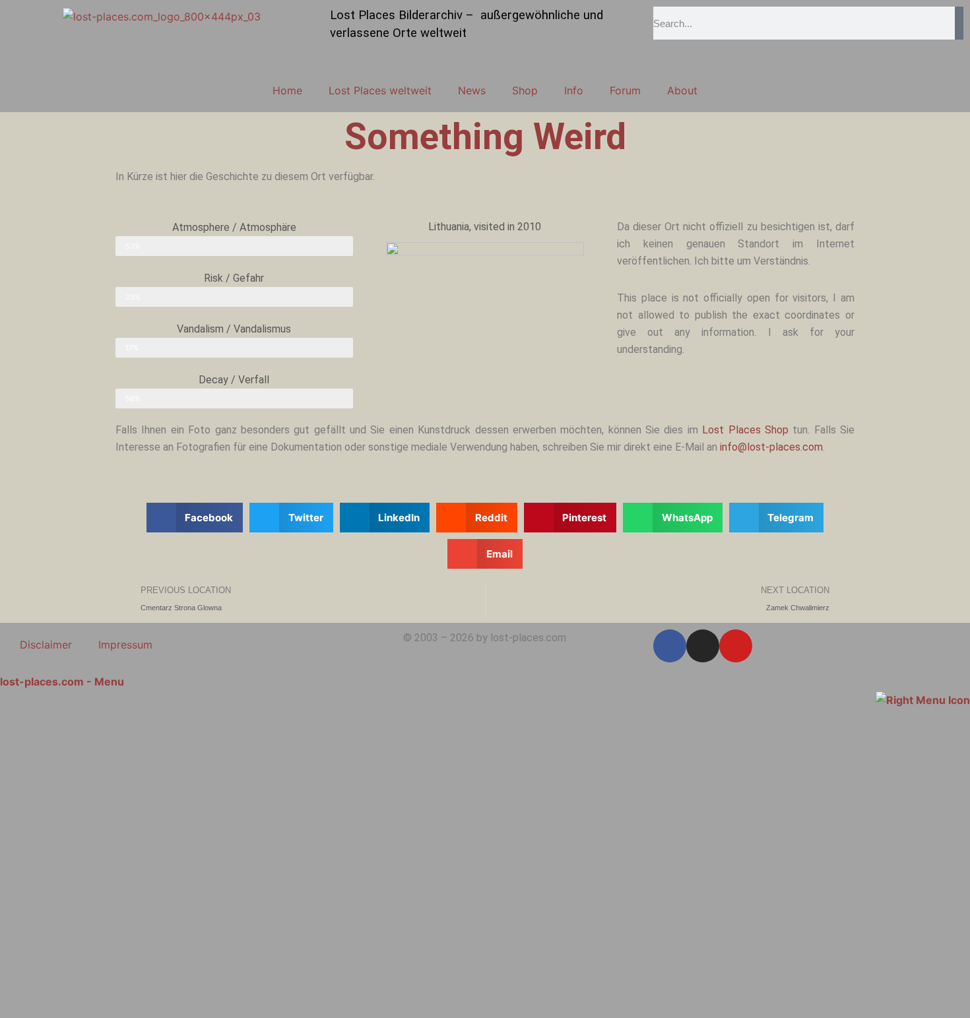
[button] (194, 517)
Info (573, 90)
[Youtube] (735, 645)
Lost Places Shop (745, 430)
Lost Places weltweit (380, 90)
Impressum (125, 644)
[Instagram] (702, 645)
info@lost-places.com (771, 447)
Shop (525, 90)
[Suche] (959, 23)
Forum (625, 90)
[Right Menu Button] (923, 698)
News (472, 90)
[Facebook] (669, 645)
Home (287, 90)
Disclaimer (46, 644)
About (682, 90)
